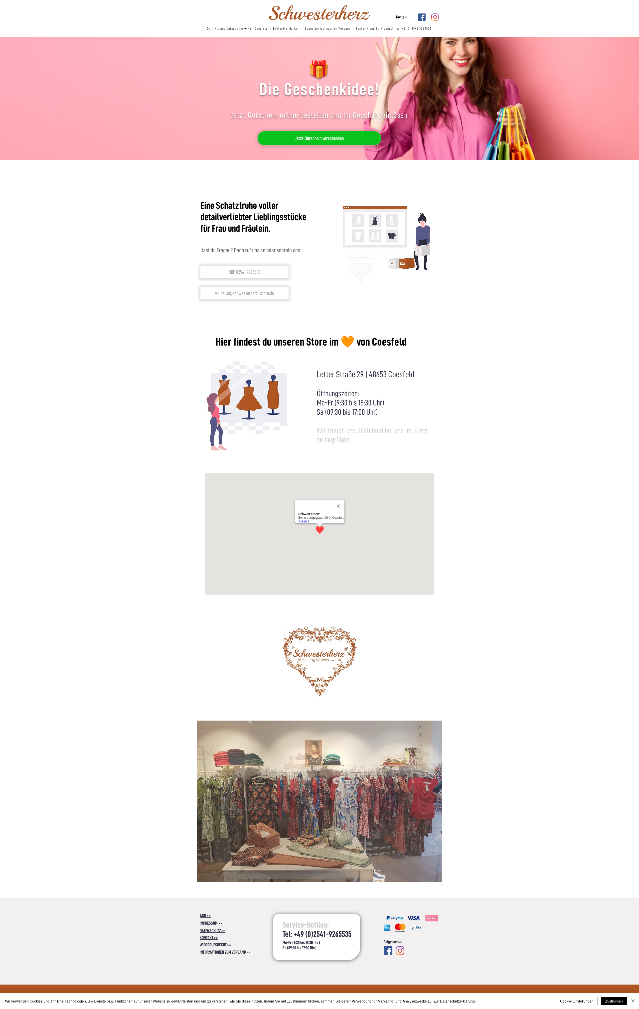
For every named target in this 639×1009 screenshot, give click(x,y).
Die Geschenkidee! (319, 89)
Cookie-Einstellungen (577, 1001)
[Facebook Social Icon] (422, 17)
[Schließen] (633, 1001)
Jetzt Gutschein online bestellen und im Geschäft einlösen (319, 115)
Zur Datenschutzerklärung (454, 1001)
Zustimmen (614, 1001)
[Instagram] (435, 17)
